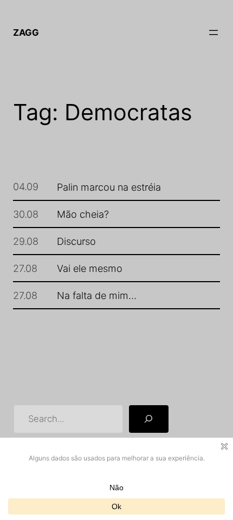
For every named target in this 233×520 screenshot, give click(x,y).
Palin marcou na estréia (109, 186)
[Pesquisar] (148, 418)
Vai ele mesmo (89, 268)
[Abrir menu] (213, 32)
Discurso (76, 241)
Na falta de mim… (97, 295)
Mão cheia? (83, 214)
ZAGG (26, 32)
